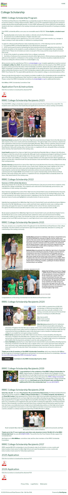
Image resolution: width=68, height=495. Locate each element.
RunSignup (62, 492)
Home (63, 3)
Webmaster (43, 484)
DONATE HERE (25, 434)
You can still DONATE (52, 382)
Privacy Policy (25, 484)
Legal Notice (34, 484)
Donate (7, 359)
